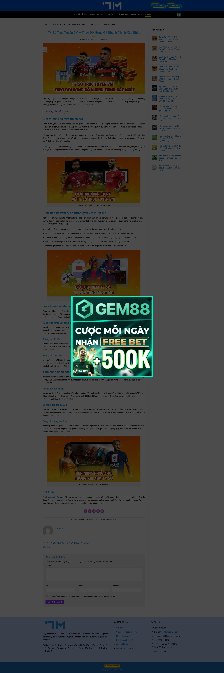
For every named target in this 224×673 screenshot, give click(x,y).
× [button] (149, 299)
